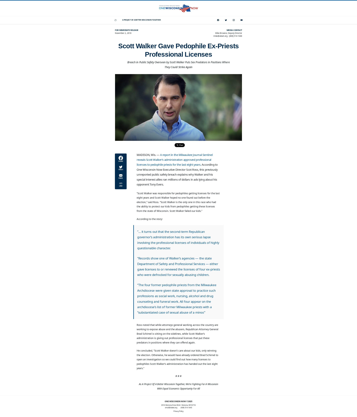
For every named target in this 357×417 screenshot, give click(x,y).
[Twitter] (226, 20)
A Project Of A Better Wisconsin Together (141, 20)
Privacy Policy (178, 411)
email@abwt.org (171, 407)
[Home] (115, 20)
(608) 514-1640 (186, 407)
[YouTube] (241, 20)
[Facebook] (218, 20)
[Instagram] (234, 20)
